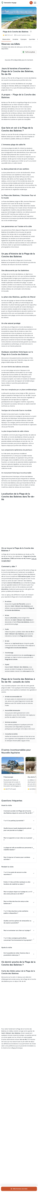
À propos (24, 39)
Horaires (15, 39)
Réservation (6, 39)
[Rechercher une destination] (31, 2)
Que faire (32, 39)
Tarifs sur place (30, 52)
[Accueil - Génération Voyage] (8, 2)
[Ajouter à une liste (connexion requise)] (30, 31)
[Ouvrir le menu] (35, 2)
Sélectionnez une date (20, 1189)
